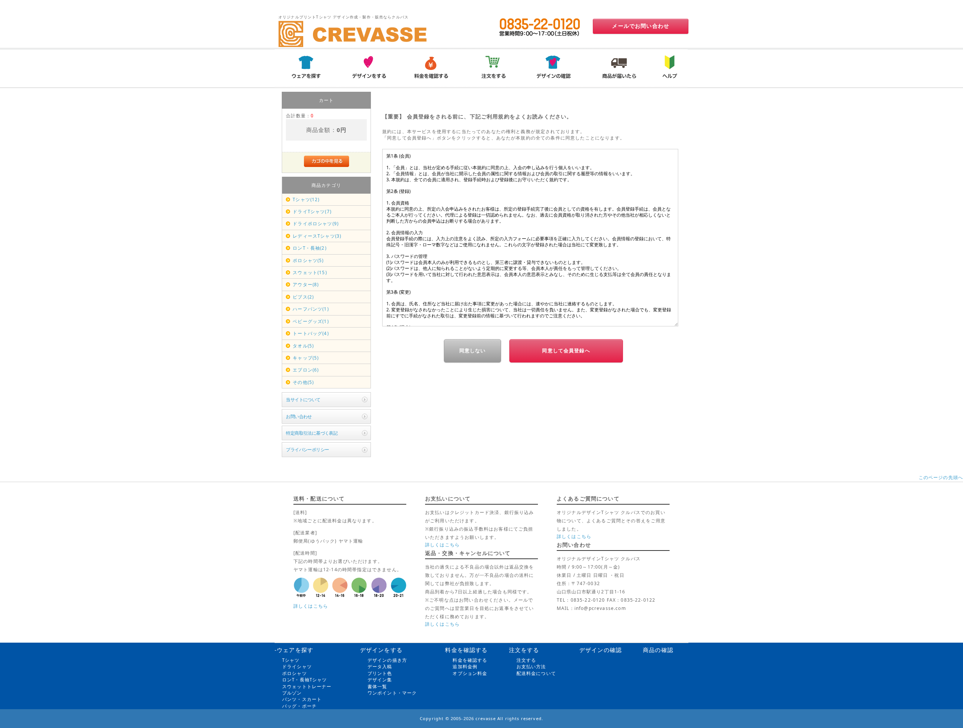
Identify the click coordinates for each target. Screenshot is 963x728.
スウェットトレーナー (307, 686)
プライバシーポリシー (307, 449)
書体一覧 (377, 686)
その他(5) (303, 382)
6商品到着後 (618, 68)
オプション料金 (470, 673)
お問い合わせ (299, 416)
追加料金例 (465, 666)
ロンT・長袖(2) (309, 248)
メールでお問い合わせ (640, 26)
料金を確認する (470, 660)
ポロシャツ (294, 673)
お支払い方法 (531, 666)
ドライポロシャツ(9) (316, 223)
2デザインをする (368, 68)
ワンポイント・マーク (392, 693)
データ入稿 (380, 666)
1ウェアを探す (306, 68)
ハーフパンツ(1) (310, 309)
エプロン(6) (306, 370)
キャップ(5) (306, 358)
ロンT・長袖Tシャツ (304, 679)
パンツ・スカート (302, 699)
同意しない (472, 350)
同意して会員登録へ (566, 350)
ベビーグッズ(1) (310, 321)
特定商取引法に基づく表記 (311, 433)
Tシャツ (291, 660)
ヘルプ (668, 68)
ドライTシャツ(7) (312, 211)
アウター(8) (306, 284)
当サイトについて (303, 399)
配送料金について (536, 673)
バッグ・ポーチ (299, 706)
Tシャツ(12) (306, 199)
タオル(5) (303, 346)
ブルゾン (292, 693)
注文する (526, 660)
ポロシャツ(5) (308, 260)
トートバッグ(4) (310, 333)
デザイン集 (380, 679)
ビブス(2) (303, 297)
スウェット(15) (310, 272)
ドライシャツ (297, 666)
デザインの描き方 (387, 660)
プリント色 (380, 673)
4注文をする (493, 68)
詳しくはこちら (310, 606)
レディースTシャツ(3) (317, 236)
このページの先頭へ (941, 477)
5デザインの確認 (555, 68)
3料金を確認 (430, 68)
